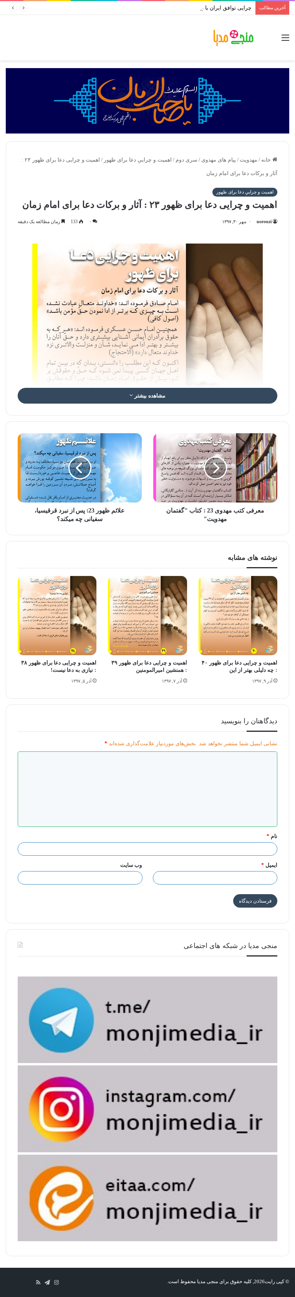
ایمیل (269, 865)
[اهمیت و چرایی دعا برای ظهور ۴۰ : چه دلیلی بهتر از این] (238, 615)
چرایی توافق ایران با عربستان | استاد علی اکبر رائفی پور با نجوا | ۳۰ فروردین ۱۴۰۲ (158, 8)
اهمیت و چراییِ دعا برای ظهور (138, 160)
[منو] (285, 40)
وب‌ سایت (131, 865)
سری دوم (186, 160)
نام (272, 836)
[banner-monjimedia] (147, 100)
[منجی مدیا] (233, 37)
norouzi (264, 221)
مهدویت (248, 160)
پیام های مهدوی (218, 160)
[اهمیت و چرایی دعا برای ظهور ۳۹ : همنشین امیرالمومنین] (147, 615)
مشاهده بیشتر (149, 396)
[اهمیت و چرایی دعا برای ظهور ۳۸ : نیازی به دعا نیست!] (57, 615)
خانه (266, 160)
